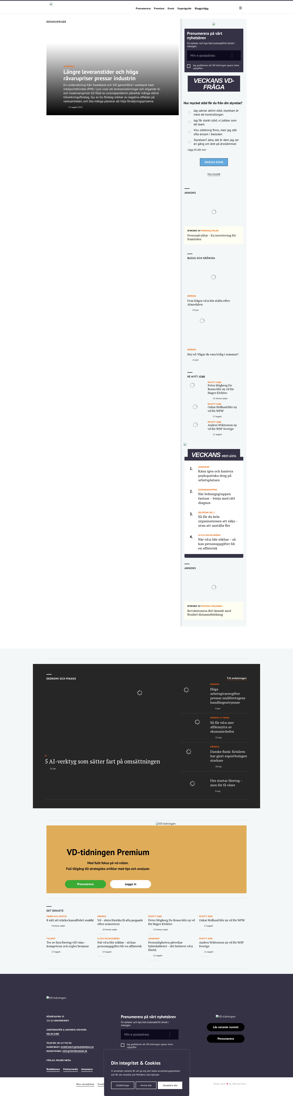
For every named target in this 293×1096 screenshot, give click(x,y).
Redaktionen (53, 1069)
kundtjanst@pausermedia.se (77, 1047)
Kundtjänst (104, 1084)
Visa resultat (213, 174)
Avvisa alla (146, 1085)
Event (171, 8)
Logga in (130, 884)
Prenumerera (143, 8)
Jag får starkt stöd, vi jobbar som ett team (215, 122)
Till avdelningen (237, 678)
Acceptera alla (170, 1085)
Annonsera (87, 1069)
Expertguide (184, 8)
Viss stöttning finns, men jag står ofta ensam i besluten (215, 132)
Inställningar (122, 1085)
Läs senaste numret (225, 1027)
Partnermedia (70, 1069)
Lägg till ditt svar (197, 149)
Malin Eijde (52, 1033)
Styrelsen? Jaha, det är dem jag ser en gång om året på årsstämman (216, 142)
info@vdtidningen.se (74, 1051)
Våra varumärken (85, 1084)
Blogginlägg (201, 8)
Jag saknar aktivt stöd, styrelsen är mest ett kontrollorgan (216, 112)
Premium (159, 8)
